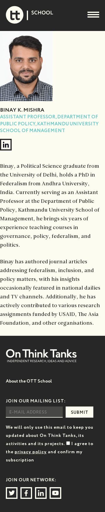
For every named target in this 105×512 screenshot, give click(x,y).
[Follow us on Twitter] (12, 493)
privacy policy (31, 452)
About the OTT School (29, 381)
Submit (79, 412)
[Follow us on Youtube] (55, 493)
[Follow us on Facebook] (26, 493)
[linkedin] (6, 145)
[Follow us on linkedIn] (41, 493)
